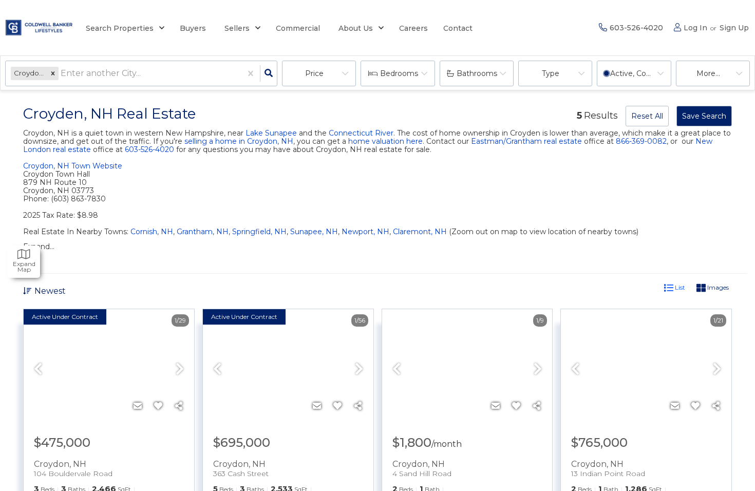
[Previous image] (38, 370)
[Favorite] (158, 406)
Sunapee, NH (314, 231)
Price (314, 73)
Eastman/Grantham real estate (526, 141)
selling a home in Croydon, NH (238, 141)
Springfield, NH (259, 231)
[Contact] (137, 406)
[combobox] (62, 74)
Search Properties (120, 28)
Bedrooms (399, 73)
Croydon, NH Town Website (72, 166)
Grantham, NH (203, 231)
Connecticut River (361, 133)
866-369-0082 (641, 141)
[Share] (178, 406)
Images (717, 287)
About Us (355, 28)
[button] (53, 73)
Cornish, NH (151, 231)
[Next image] (179, 370)
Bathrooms (477, 73)
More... (708, 73)
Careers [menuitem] (413, 28)
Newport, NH (365, 231)
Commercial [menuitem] (298, 28)
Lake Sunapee (271, 133)
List (679, 287)
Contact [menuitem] (458, 28)
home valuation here (385, 141)
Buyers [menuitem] (193, 28)
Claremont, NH (420, 231)
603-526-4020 (149, 149)
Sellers (237, 28)
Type (550, 73)
